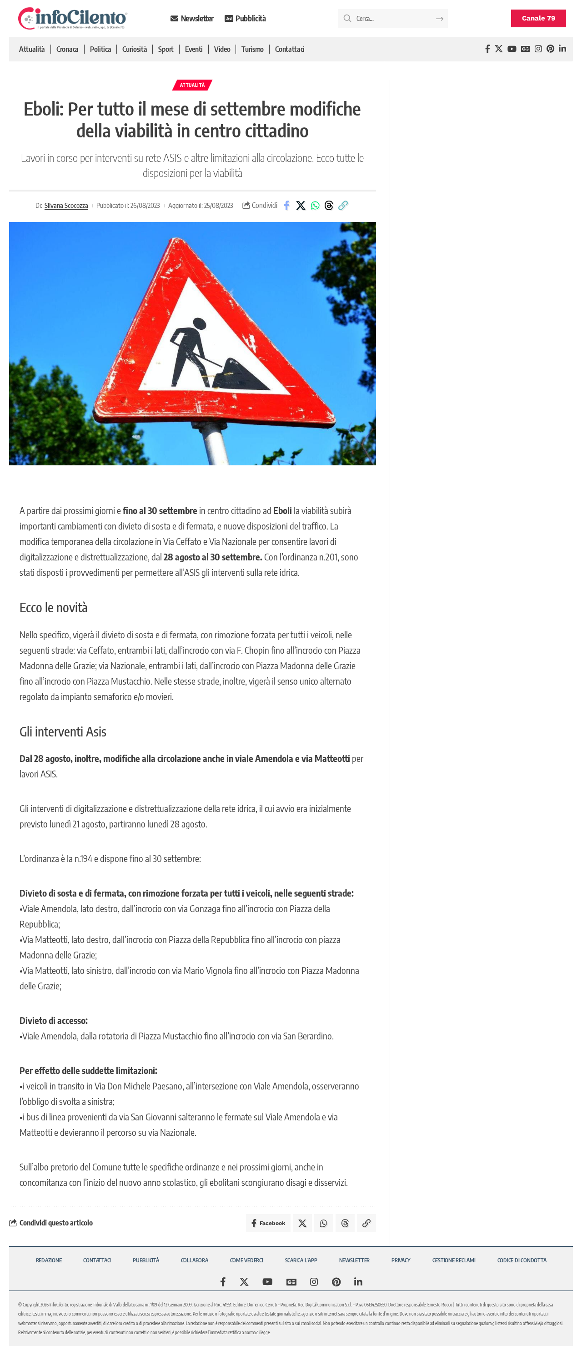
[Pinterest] (550, 49)
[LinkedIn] (562, 49)
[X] (498, 49)
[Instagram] (538, 49)
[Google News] (525, 49)
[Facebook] (487, 49)
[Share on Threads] (329, 205)
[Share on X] (301, 205)
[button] (343, 205)
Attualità (192, 85)
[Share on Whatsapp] (315, 205)
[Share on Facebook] (287, 205)
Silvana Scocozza (66, 205)
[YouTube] (512, 49)
